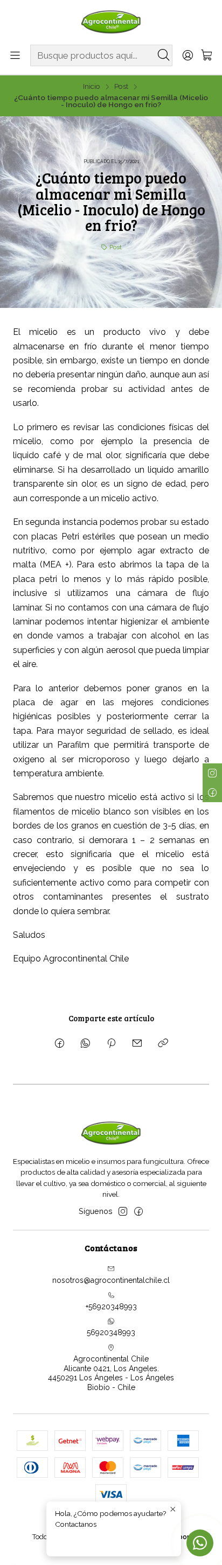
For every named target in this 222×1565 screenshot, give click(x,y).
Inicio (91, 86)
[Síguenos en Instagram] (122, 1211)
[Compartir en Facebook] (59, 1044)
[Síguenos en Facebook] (138, 1211)
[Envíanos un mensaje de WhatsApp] (199, 1542)
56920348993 (111, 1332)
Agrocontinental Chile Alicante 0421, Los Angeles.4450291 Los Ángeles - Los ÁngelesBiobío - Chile (111, 1373)
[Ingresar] (187, 56)
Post (121, 86)
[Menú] (15, 56)
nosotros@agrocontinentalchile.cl (111, 1280)
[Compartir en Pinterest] (111, 1044)
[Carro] (207, 56)
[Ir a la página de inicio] (111, 21)
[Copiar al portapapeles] (163, 1044)
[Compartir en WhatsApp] (85, 1044)
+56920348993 (111, 1306)
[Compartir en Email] (137, 1044)
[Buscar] (163, 55)
